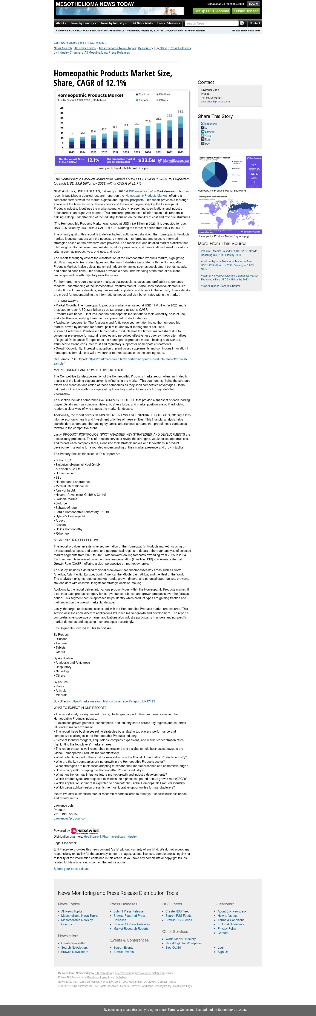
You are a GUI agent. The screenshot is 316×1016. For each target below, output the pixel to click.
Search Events (123, 947)
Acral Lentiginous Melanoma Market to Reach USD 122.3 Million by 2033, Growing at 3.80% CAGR (228, 265)
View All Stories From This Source (221, 286)
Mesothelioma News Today (95, 4)
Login (221, 947)
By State (161, 48)
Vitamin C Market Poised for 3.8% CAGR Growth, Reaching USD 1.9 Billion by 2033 (229, 253)
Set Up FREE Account (212, 10)
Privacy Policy (227, 928)
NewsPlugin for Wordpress (184, 943)
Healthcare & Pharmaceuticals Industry (110, 836)
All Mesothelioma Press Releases (107, 52)
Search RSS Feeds (179, 915)
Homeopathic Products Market (146, 195)
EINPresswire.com (139, 191)
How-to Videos (228, 915)
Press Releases (167, 23)
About (60, 23)
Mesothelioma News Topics (79, 915)
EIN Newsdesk (103, 973)
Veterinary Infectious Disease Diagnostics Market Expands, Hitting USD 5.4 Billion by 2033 (229, 277)
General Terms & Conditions (136, 986)
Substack (121, 977)
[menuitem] (82, 915)
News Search (63, 48)
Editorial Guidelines (231, 924)
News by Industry (113, 23)
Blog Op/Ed (173, 947)
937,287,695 (167, 30)
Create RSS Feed (178, 911)
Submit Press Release (129, 911)
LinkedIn (105, 977)
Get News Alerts (142, 23)
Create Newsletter (73, 943)
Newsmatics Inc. (67, 981)
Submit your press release (71, 868)
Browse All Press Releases (132, 924)
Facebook (93, 977)
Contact (255, 23)
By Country (145, 48)
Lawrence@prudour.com (70, 818)
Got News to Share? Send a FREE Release (80, 42)
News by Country (83, 23)
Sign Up (223, 952)
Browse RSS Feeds (179, 920)
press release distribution (150, 973)
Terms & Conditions (231, 920)
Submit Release (246, 10)
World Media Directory (181, 939)
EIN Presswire (123, 973)
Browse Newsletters (74, 952)
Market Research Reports (131, 928)
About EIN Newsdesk (232, 911)
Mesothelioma (117, 48)
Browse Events (124, 952)
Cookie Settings (182, 986)
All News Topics (85, 48)
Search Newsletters (74, 947)
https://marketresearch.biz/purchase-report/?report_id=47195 (113, 701)
